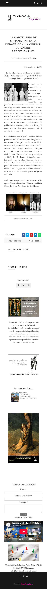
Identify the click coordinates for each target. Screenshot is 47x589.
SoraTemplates (27, 584)
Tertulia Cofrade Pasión (22, 58)
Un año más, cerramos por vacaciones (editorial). (28, 396)
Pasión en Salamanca (19, 392)
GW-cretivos (21, 140)
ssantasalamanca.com (25, 218)
